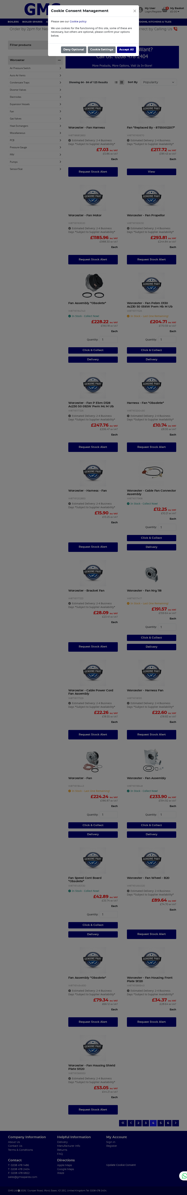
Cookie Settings (101, 49)
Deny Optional (73, 49)
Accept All (126, 49)
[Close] (135, 11)
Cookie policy (78, 21)
